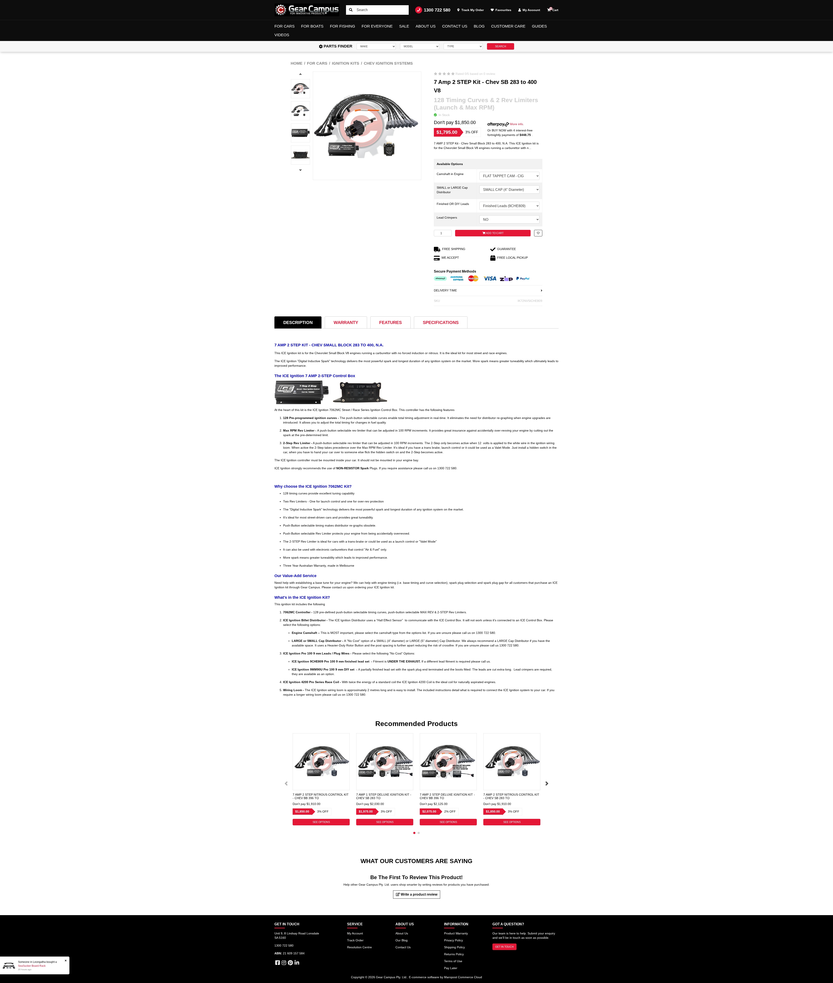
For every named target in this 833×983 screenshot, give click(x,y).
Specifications (441, 322)
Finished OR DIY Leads (453, 204)
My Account (355, 933)
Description (298, 322)
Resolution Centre (359, 947)
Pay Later (450, 968)
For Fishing (342, 26)
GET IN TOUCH (504, 946)
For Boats (312, 26)
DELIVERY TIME (445, 290)
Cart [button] (554, 9)
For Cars (284, 26)
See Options (321, 822)
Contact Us (454, 26)
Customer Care (508, 26)
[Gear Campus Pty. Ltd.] (306, 9)
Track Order (355, 940)
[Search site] (351, 10)
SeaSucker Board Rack (32, 965)
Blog (479, 26)
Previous (286, 783)
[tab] (297, 322)
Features (390, 322)
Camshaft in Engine (450, 174)
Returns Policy (454, 954)
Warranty (346, 322)
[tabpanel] (321, 779)
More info (516, 124)
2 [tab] (419, 833)
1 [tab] (414, 833)
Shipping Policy (454, 947)
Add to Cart (494, 233)
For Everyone (377, 26)
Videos (281, 35)
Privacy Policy (453, 940)
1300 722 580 (437, 10)
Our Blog (401, 940)
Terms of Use (453, 961)
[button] (538, 233)
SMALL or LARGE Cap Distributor (452, 190)
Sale (404, 26)
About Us (426, 26)
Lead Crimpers (447, 217)
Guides (539, 26)
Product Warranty (456, 933)
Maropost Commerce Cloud (463, 977)
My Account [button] (531, 10)
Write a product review (418, 894)
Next (547, 783)
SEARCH (500, 46)
